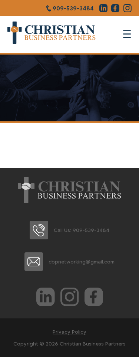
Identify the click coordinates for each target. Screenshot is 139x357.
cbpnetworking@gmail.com (82, 261)
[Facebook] (94, 298)
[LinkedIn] (45, 298)
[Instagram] (69, 298)
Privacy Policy (69, 331)
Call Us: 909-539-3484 (81, 230)
